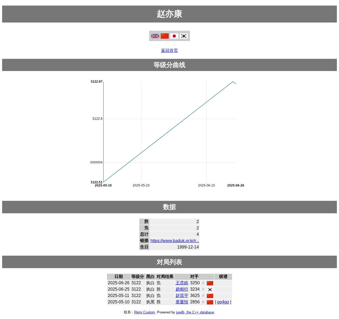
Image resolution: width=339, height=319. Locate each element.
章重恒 (182, 302)
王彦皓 (182, 283)
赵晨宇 (182, 295)
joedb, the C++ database (195, 312)
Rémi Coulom (144, 312)
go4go (223, 302)
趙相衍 (182, 289)
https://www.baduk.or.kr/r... (174, 240)
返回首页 (169, 50)
